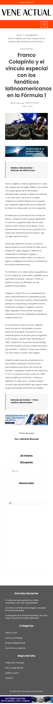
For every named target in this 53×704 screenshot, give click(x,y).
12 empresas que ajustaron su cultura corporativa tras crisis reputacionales (22, 601)
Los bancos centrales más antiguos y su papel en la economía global (25, 609)
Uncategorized (26, 49)
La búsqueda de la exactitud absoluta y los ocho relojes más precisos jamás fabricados (26, 616)
